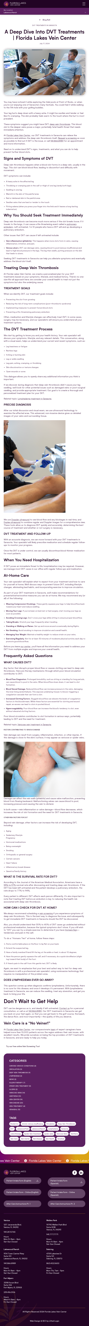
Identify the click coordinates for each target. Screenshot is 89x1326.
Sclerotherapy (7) (17, 1083)
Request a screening (67, 138)
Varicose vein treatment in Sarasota (34, 724)
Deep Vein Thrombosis (66, 1124)
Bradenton (14, 1124)
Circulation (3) (15, 1069)
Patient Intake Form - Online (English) (22, 1192)
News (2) (12, 1079)
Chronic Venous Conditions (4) (22, 1066)
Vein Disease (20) (16, 1103)
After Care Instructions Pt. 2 (63, 1204)
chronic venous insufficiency (32, 1124)
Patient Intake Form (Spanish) (59, 1182)
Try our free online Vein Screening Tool (23, 1046)
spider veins (48, 1134)
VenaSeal (60, 1139)
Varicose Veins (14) (17, 1093)
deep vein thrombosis (60, 124)
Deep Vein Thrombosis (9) (19, 1073)
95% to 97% (10, 885)
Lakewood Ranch (38, 1129)
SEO (44, 1321)
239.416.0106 (9, 1292)
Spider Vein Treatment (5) (20, 1086)
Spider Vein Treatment (32, 1134)
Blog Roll (46, 20)
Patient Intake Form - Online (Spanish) (63, 1193)
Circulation (50, 1124)
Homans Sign (71, 930)
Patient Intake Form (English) (18, 1181)
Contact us (64, 1008)
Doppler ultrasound (20, 519)
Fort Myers (8, 1278)
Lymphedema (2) (15, 1076)
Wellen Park (51, 1220)
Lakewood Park (23, 1129)
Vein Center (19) (15, 1099)
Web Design (35, 1321)
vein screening (46, 913)
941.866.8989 (57, 141)
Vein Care (14, 1139)
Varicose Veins (62, 1134)
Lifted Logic (54, 1321)
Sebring (49, 1249)
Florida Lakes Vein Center (18, 135)
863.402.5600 (52, 1263)
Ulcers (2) (13, 1089)
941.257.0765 (9, 1232)
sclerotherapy (15, 1134)
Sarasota (64, 1129)
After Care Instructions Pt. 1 (18, 1204)
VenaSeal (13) (14, 1109)
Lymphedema (53, 1129)
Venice (7, 1220)
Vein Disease (37, 1139)
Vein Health (50, 1139)
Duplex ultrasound (12, 522)
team (53, 1029)
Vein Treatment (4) (17, 1106)
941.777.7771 (52, 1234)
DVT (12, 1129)
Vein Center (25, 1139)
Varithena (74, 1134)
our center (25, 646)
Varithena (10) (15, 1096)
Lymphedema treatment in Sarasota (34, 398)
